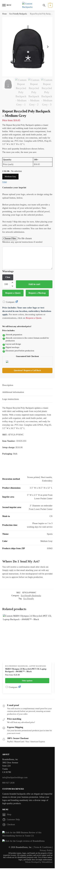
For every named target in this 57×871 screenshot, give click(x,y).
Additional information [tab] (13, 392)
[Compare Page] (16, 302)
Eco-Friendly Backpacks (18, 14)
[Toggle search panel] (44, 5)
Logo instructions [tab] (10, 399)
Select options (27, 681)
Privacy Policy (46, 850)
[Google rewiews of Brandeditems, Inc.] (27, 841)
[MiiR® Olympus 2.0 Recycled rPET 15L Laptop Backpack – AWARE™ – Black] (27, 638)
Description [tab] (7, 385)
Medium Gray (10, 176)
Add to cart (34, 284)
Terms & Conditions (42, 847)
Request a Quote (13, 293)
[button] (49, 5)
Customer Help (13, 819)
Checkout (11, 824)
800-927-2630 (8, 783)
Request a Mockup (37, 293)
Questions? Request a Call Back (27, 370)
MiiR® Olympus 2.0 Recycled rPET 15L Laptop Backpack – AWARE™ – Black (25, 670)
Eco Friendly (28, 598)
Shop (9, 814)
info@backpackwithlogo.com (15, 777)
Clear (4, 182)
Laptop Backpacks (37, 666)
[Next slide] (48, 47)
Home (4, 14)
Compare (10, 302)
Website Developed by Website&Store (38, 862)
